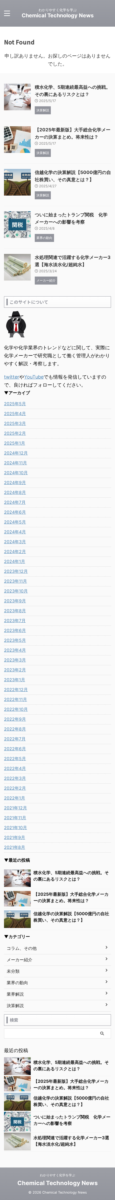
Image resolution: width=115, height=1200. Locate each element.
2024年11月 (15, 462)
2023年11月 (15, 581)
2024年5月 (15, 522)
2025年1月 (14, 443)
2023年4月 (15, 650)
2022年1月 (14, 798)
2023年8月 (15, 610)
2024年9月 (15, 482)
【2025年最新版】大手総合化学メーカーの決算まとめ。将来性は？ (71, 897)
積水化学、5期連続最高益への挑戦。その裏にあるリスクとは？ (71, 876)
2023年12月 (16, 571)
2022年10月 (16, 709)
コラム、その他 (22, 948)
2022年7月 (15, 738)
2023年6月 (15, 630)
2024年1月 (14, 561)
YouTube (34, 377)
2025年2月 (15, 433)
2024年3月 (15, 541)
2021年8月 (14, 847)
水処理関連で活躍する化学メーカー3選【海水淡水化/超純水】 (71, 1141)
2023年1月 (14, 679)
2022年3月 (15, 778)
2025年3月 (15, 423)
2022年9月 (15, 719)
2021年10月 (15, 827)
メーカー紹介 (19, 959)
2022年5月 (15, 758)
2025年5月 (15, 403)
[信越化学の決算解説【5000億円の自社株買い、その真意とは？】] (17, 919)
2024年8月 (15, 492)
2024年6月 (15, 512)
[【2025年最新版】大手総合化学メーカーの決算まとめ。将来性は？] (17, 898)
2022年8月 (15, 729)
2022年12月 (16, 689)
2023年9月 (15, 600)
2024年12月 (16, 453)
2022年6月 (15, 748)
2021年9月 (14, 837)
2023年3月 (15, 660)
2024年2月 (15, 551)
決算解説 (15, 1005)
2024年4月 (15, 531)
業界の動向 (17, 982)
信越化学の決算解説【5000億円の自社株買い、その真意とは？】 (71, 917)
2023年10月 (16, 591)
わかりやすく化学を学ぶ (57, 1175)
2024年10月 (16, 472)
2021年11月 (15, 817)
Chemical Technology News (58, 15)
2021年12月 (15, 807)
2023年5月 (15, 640)
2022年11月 (15, 699)
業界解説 (15, 994)
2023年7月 (15, 620)
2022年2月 (15, 788)
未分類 (13, 971)
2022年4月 (15, 768)
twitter (11, 377)
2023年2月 (15, 669)
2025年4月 (15, 413)
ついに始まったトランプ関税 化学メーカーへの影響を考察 (71, 1120)
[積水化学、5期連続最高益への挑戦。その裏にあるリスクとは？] (17, 877)
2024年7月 (15, 502)
